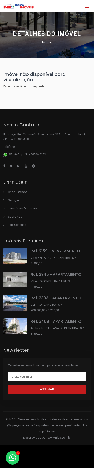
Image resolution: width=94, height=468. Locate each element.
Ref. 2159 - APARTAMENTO (55, 251)
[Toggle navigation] (87, 6)
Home (47, 42)
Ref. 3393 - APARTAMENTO (56, 298)
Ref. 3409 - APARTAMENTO (56, 321)
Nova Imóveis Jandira (32, 419)
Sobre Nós (15, 216)
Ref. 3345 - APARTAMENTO (56, 274)
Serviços (13, 200)
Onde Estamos (17, 192)
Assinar (47, 389)
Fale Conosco (17, 224)
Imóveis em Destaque (22, 208)
